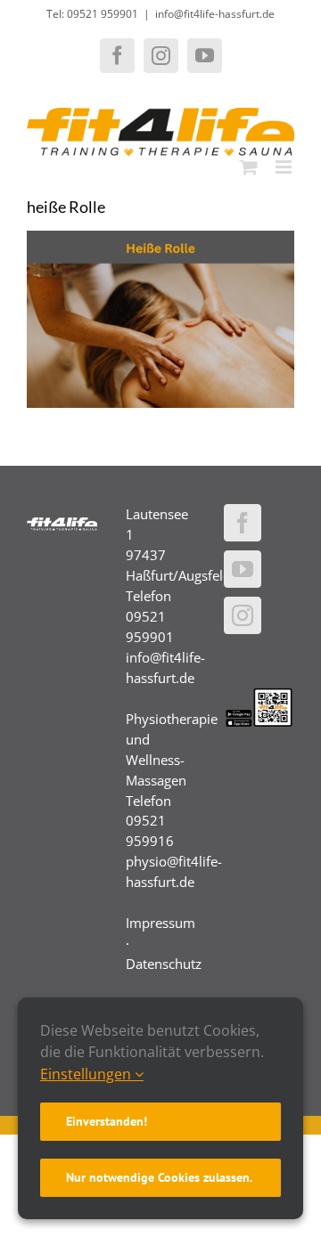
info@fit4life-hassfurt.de (215, 13)
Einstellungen (87, 1074)
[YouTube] (242, 569)
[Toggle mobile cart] (249, 167)
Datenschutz (164, 964)
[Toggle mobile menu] (285, 167)
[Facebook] (242, 522)
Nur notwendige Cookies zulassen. (159, 1177)
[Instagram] (242, 615)
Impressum (160, 923)
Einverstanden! (106, 1121)
